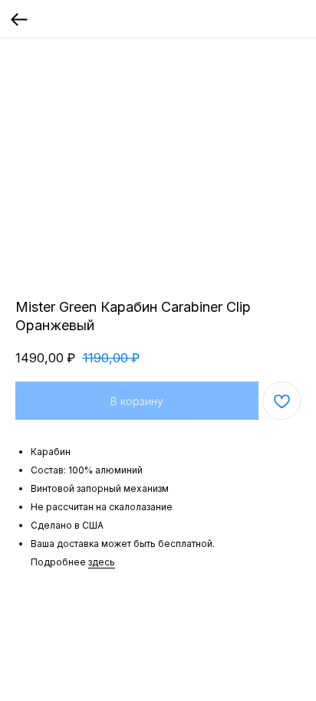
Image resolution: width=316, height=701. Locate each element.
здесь (101, 562)
